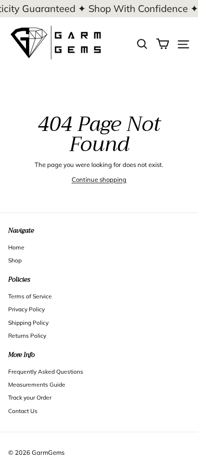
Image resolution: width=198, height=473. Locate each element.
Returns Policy (27, 335)
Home (16, 247)
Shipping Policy (28, 322)
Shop (15, 260)
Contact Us (22, 410)
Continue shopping (99, 179)
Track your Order (29, 397)
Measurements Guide (36, 384)
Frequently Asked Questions (45, 371)
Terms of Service (30, 296)
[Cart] (162, 43)
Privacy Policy (26, 309)
